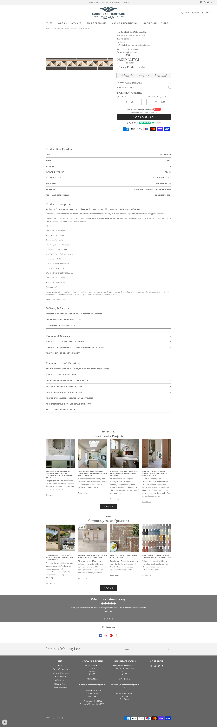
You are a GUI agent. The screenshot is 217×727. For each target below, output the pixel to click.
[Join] (168, 649)
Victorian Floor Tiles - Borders (60, 28)
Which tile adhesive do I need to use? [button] (61, 410)
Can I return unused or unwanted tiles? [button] (63, 320)
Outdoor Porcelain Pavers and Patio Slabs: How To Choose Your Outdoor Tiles (60, 558)
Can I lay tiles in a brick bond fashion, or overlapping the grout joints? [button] (77, 369)
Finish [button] (108, 160)
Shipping (131, 45)
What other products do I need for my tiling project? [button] (69, 398)
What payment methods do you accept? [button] (63, 353)
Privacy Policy (60, 676)
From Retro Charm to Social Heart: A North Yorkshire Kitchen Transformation (92, 473)
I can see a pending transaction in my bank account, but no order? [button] (75, 347)
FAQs (60, 665)
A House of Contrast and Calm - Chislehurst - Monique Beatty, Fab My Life (124, 473)
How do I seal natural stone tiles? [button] (61, 375)
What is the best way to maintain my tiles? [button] (64, 392)
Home (47, 28)
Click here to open (163, 195)
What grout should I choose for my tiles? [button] (64, 386)
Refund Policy (60, 680)
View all (108, 506)
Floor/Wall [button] (108, 184)
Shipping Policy (60, 684)
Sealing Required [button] (108, 178)
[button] (144, 82)
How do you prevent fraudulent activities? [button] (65, 341)
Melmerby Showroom (60, 673)
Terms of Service (60, 687)
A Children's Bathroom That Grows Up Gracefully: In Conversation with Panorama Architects (59, 474)
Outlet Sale (150, 23)
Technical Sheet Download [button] (108, 195)
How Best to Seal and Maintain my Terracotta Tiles (123, 557)
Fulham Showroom (60, 669)
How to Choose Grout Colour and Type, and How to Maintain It (156, 557)
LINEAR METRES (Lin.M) (156, 97)
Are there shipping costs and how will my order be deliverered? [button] (74, 314)
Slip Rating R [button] (108, 166)
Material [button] (108, 155)
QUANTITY (121, 97)
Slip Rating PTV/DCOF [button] (108, 172)
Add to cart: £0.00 (144, 117)
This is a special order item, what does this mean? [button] (67, 381)
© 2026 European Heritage (54, 718)
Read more (50, 495)
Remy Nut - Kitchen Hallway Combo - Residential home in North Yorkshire (154, 473)
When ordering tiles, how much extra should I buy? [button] (68, 404)
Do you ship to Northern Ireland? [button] (60, 326)
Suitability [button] (108, 189)
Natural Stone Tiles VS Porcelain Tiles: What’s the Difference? (92, 557)
